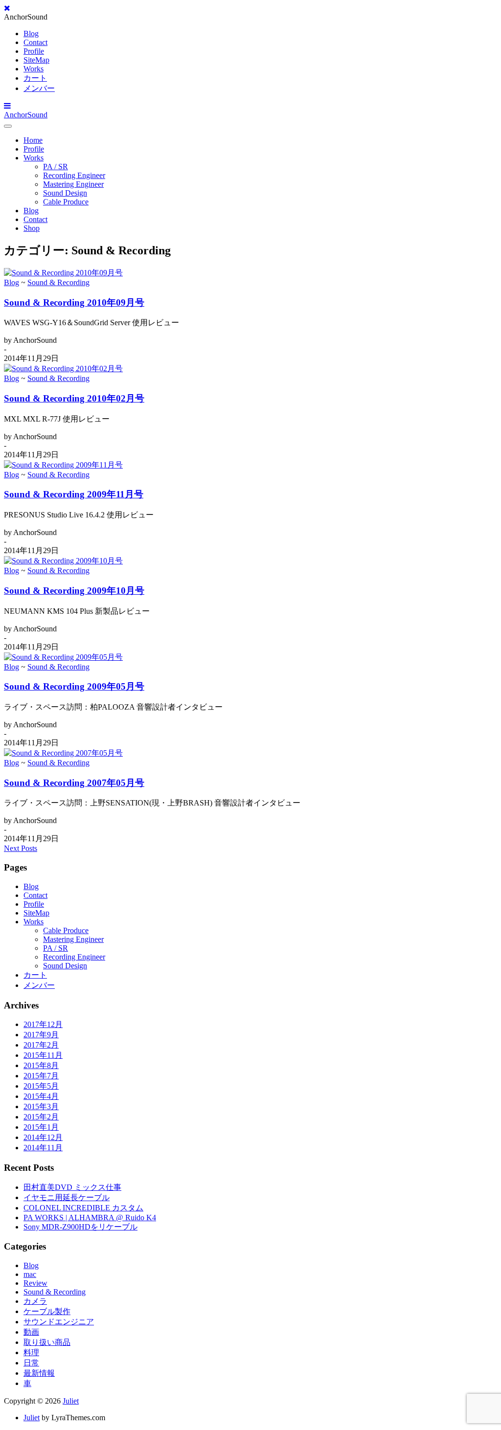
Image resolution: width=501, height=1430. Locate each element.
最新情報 (39, 1373)
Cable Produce (66, 202)
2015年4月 (41, 1096)
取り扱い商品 (46, 1342)
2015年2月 (41, 1117)
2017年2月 (41, 1045)
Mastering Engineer (73, 184)
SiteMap (36, 60)
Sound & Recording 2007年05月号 (74, 783)
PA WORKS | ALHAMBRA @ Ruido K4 (89, 1217)
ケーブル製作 (46, 1311)
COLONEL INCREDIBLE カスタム (83, 1208)
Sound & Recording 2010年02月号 (74, 398)
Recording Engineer (74, 175)
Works (33, 69)
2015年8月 (41, 1065)
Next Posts (20, 848)
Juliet (71, 1401)
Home (33, 140)
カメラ (35, 1301)
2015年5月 (41, 1086)
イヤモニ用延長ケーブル (66, 1197)
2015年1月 (41, 1127)
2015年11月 (43, 1055)
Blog (31, 33)
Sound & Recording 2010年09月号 (74, 302)
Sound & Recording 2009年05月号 (74, 686)
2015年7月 (41, 1076)
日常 (31, 1363)
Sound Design (65, 193)
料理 (31, 1352)
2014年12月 (43, 1137)
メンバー (39, 88)
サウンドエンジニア (58, 1322)
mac (29, 1274)
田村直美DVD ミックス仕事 (72, 1187)
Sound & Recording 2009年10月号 (74, 590)
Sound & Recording (58, 282)
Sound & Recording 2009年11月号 (73, 494)
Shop (31, 228)
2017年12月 (43, 1024)
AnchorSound (25, 115)
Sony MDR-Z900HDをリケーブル (80, 1227)
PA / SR (55, 166)
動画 (31, 1332)
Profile (33, 51)
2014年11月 (43, 1147)
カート (35, 78)
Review (35, 1283)
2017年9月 (41, 1034)
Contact (35, 42)
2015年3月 (41, 1106)
